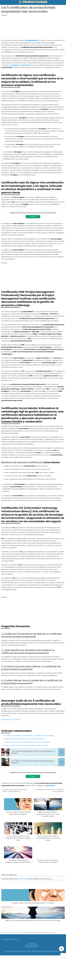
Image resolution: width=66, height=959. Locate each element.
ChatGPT (33, 216)
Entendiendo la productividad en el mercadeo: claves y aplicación (49, 790)
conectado (23, 879)
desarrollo (25, 65)
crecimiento (15, 65)
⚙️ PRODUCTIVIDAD (33, 2)
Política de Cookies (31, 947)
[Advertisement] (33, 27)
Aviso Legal (31, 943)
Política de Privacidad (31, 945)
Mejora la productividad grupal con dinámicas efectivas (25, 739)
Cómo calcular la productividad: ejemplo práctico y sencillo (26, 745)
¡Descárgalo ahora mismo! (11, 719)
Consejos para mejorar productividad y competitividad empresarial (29, 736)
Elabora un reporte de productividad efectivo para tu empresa (28, 742)
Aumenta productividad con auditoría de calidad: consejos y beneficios (15, 790)
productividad (31, 40)
